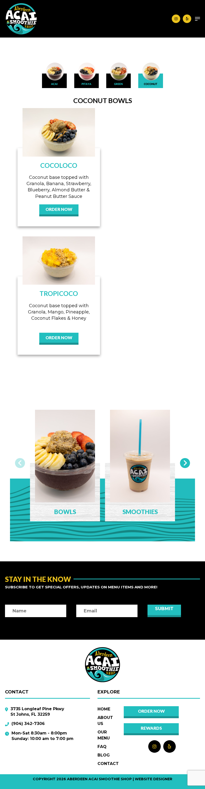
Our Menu (104, 735)
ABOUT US (105, 720)
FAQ (102, 746)
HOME (104, 709)
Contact (108, 763)
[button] (20, 463)
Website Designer (153, 779)
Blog (104, 755)
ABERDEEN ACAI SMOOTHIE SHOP (99, 779)
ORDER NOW (59, 209)
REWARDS (151, 728)
